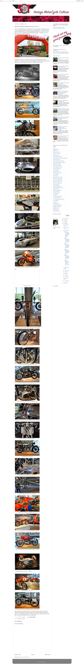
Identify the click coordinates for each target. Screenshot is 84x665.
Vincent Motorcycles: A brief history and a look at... (66, 263)
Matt (55, 225)
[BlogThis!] (31, 617)
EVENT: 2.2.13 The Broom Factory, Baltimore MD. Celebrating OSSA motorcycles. (63, 93)
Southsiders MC (56, 188)
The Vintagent (56, 200)
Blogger (44, 661)
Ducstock (46, 32)
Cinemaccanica (56, 155)
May (65, 273)
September (67, 267)
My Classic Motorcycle (57, 181)
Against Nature (56, 149)
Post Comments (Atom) (24, 657)
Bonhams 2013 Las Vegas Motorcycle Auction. (63, 67)
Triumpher (55, 202)
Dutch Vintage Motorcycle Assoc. (59, 162)
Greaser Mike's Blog (57, 168)
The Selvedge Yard (57, 197)
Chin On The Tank (56, 153)
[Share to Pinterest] (34, 617)
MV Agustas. (31, 590)
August (66, 270)
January (66, 280)
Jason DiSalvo (19, 32)
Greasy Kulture (56, 169)
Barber (19, 618)
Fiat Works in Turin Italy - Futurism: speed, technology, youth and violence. (63, 128)
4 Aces (54, 147)
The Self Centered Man (57, 196)
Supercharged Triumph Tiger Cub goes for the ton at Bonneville (63, 118)
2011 (65, 223)
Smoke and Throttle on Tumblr (59, 28)
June (66, 271)
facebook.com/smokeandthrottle (62, 51)
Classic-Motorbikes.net (57, 156)
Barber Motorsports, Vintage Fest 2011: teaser (66, 257)
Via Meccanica (56, 203)
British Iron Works (56, 152)
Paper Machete (56, 184)
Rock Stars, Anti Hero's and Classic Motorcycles (63, 136)
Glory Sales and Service (57, 166)
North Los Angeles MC (57, 183)
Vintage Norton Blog (57, 206)
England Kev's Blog (57, 163)
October (66, 230)
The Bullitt (55, 194)
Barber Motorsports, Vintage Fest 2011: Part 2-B (66, 240)
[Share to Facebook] (33, 617)
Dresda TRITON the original (58, 161)
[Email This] (30, 617)
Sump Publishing (56, 191)
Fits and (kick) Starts (57, 165)
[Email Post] (28, 617)
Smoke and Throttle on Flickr (58, 27)
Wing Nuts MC (56, 209)
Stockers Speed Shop (57, 190)
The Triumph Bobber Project (58, 199)
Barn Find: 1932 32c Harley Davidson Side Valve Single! (63, 109)
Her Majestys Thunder (57, 172)
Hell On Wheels (56, 171)
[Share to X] (32, 617)
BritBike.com (55, 150)
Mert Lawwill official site (57, 180)
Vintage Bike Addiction (57, 205)
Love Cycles (55, 175)
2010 (65, 282)
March (66, 276)
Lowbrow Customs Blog (57, 177)
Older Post (47, 654)
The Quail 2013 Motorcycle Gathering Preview (63, 75)
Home (32, 654)
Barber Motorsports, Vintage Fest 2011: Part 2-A (66, 245)
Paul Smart (46, 31)
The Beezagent (56, 193)
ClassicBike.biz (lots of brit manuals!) (60, 158)
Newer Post (18, 654)
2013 (65, 220)
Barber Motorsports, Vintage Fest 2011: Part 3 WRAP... (66, 234)
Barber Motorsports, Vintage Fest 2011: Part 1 (66, 251)
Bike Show (23, 618)
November (67, 227)
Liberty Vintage (56, 174)
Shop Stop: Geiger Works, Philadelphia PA (63, 101)
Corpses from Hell (56, 159)
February (66, 278)
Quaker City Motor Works (58, 187)
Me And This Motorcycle (57, 178)
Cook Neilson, (41, 31)
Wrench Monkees (56, 210)
